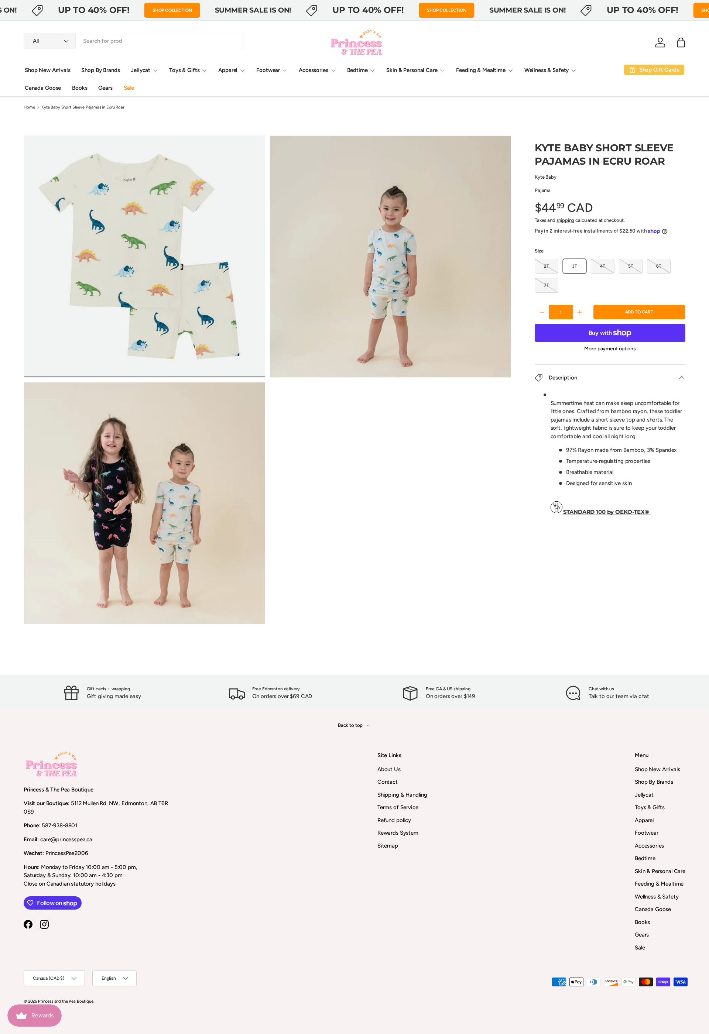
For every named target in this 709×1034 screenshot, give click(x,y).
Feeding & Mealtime (480, 70)
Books (79, 88)
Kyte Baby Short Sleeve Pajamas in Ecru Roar (82, 107)
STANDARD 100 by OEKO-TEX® (607, 511)
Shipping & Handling (402, 794)
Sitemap (387, 845)
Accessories (313, 70)
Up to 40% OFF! (94, 10)
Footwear (268, 70)
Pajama (543, 190)
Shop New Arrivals (47, 70)
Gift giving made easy (114, 696)
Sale (129, 88)
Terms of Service (397, 807)
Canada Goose (43, 88)
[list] (270, 382)
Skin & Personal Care (411, 70)
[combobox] (133, 41)
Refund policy (394, 820)
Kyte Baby (545, 177)
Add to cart (639, 312)
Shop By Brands (100, 70)
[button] (681, 42)
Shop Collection (172, 10)
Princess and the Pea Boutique (65, 1001)
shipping (565, 220)
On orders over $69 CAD (282, 696)
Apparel (227, 70)
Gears (105, 88)
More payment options (610, 349)
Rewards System (397, 832)
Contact (387, 782)
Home (29, 107)
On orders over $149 (450, 696)
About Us (389, 769)
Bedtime (357, 70)
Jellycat (140, 70)
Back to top (351, 725)
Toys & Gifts (184, 70)
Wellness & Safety (546, 70)
